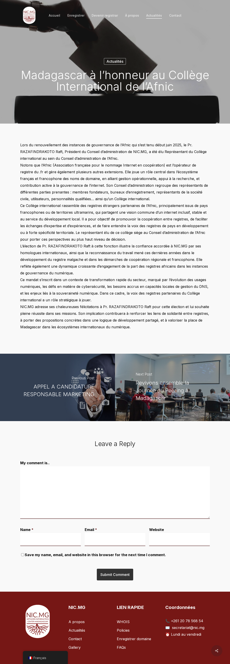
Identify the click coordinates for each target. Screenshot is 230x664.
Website (156, 529)
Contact (75, 639)
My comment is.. (35, 463)
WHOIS (123, 622)
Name (26, 529)
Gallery (75, 647)
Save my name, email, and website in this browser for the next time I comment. (95, 555)
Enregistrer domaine (134, 639)
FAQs (121, 647)
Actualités (114, 61)
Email (91, 529)
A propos (77, 622)
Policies (123, 630)
